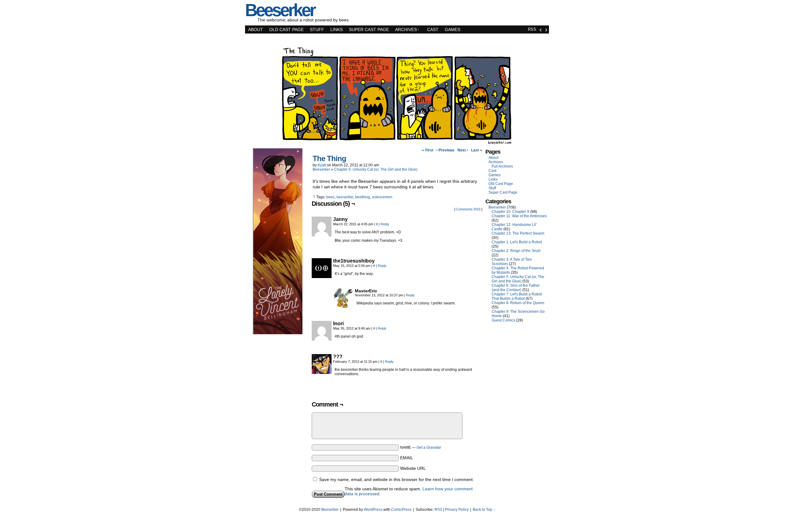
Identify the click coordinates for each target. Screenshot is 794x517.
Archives (407, 29)
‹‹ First (427, 150)
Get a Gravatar (429, 447)
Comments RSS (468, 209)
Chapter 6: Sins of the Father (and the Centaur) (516, 287)
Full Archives (502, 166)
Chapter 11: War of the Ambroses (519, 216)
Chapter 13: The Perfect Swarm (518, 233)
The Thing (329, 158)
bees (330, 197)
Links (336, 29)
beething (362, 197)
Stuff (317, 29)
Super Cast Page (369, 29)
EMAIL (406, 457)
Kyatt (322, 165)
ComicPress (401, 509)
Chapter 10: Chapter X (510, 211)
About (255, 29)
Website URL (413, 468)
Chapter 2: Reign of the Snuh (516, 251)
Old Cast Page (286, 29)
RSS (532, 29)
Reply (385, 224)
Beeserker (321, 169)
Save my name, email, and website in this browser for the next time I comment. (396, 479)
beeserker (345, 197)
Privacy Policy (457, 509)
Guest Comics (503, 320)
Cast (433, 29)
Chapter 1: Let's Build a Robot (517, 242)
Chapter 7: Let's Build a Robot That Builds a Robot (517, 296)
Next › (462, 150)
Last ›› (476, 150)
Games (452, 29)
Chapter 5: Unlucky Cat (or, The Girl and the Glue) (375, 169)
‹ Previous (445, 150)
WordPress (373, 509)
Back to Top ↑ (484, 509)
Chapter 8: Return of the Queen (518, 303)
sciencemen (382, 197)
